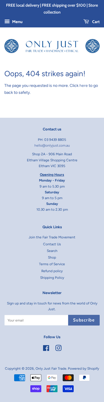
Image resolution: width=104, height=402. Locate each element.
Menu (17, 21)
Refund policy (52, 271)
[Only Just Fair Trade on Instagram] (58, 349)
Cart (95, 21)
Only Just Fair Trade (51, 369)
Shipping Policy (52, 278)
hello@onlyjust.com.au (52, 145)
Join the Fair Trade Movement (52, 237)
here (83, 85)
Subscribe (84, 320)
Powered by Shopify (83, 369)
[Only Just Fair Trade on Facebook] (46, 349)
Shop (52, 257)
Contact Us (52, 244)
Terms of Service (52, 264)
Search (52, 251)
